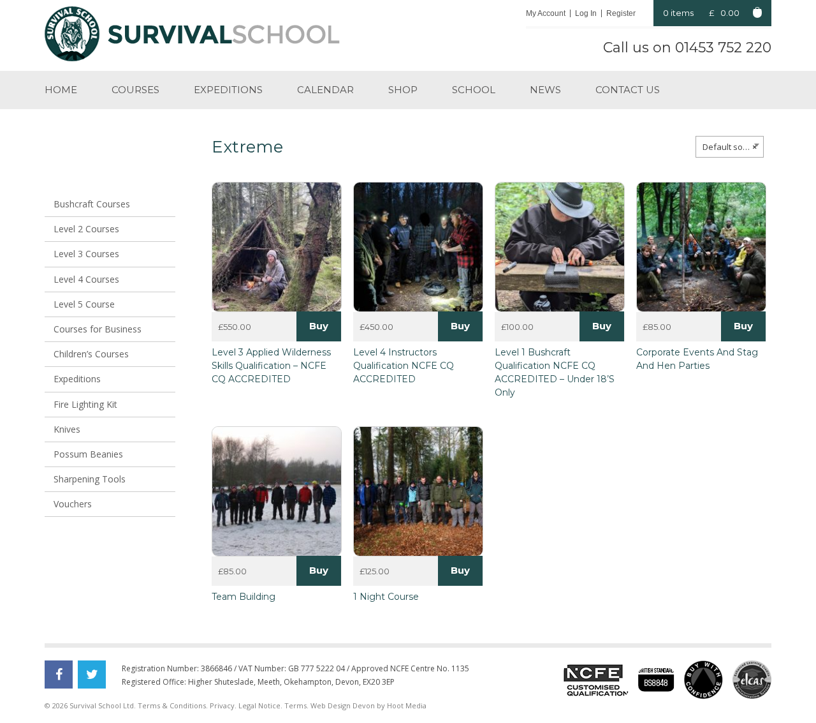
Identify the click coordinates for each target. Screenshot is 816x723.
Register (621, 13)
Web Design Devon (342, 705)
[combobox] (730, 147)
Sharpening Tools (90, 479)
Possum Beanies (88, 454)
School (473, 90)
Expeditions (228, 90)
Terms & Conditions (172, 705)
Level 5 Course (84, 304)
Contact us (627, 90)
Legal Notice (259, 705)
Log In (586, 13)
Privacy (222, 705)
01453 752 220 (723, 47)
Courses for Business (98, 329)
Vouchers (73, 504)
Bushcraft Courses (92, 204)
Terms (295, 705)
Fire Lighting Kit (85, 404)
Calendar (325, 90)
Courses (135, 90)
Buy (318, 326)
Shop (403, 90)
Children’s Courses (91, 354)
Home (61, 90)
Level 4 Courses (86, 279)
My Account (545, 13)
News (545, 90)
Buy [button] (460, 326)
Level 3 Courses (86, 254)
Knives (67, 429)
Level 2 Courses (86, 229)
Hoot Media (406, 705)
